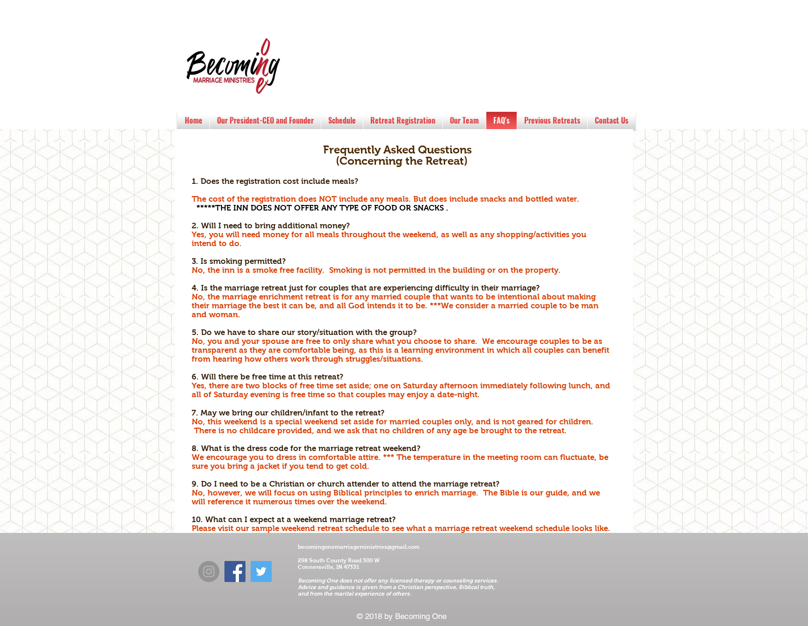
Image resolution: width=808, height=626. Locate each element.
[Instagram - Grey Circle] (208, 571)
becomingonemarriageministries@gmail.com (358, 547)
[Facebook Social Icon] (234, 571)
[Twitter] (261, 571)
